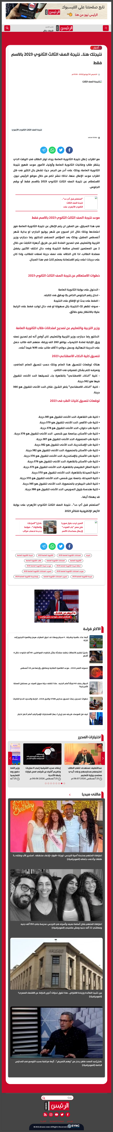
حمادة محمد (92, 137)
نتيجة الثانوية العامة (25, 555)
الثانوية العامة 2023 (45, 555)
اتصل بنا (43, 1121)
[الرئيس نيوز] (56, 1106)
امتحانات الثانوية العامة (55, 560)
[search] (7, 28)
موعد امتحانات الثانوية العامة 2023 (70, 571)
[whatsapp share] (52, 150)
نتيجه (88, 555)
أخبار (96, 48)
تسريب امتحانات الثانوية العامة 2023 (37, 571)
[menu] (106, 28)
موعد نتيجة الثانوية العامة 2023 (39, 566)
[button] (64, 783)
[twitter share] (60, 150)
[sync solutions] (73, 1127)
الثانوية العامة (76, 560)
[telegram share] (43, 150)
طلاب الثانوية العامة (33, 560)
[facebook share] (69, 150)
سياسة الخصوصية (57, 1121)
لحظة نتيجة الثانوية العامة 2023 (68, 566)
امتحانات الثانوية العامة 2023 (70, 555)
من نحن (70, 1121)
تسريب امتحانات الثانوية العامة (55, 576)
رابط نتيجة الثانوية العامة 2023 (26, 576)
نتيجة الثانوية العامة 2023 (82, 576)
